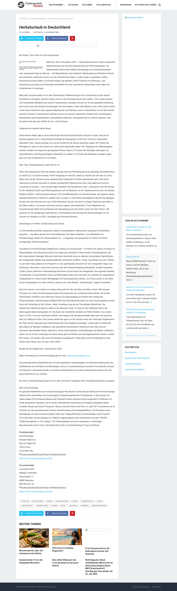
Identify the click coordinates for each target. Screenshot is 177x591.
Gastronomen (56, 5)
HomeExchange (42, 506)
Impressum (125, 5)
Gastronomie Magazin (135, 364)
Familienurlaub (62, 501)
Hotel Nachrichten (133, 359)
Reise (63, 506)
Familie (49, 501)
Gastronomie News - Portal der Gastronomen (38, 587)
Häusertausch (87, 501)
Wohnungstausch (99, 506)
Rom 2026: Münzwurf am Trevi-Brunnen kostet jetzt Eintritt (65, 563)
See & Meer (87, 5)
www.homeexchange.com (78, 355)
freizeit (75, 501)
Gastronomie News (38, 19)
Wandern (84, 506)
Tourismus (73, 506)
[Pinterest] (72, 38)
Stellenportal (103, 5)
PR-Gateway (24, 32)
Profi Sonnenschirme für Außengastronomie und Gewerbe (97, 551)
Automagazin (131, 347)
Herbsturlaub (27, 506)
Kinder (54, 506)
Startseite (23, 19)
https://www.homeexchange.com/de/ (36, 458)
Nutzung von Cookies (145, 5)
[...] (127, 249)
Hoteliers (73, 5)
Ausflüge (25, 501)
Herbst (100, 501)
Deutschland (38, 501)
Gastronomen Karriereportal (137, 353)
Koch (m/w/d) (132, 257)
